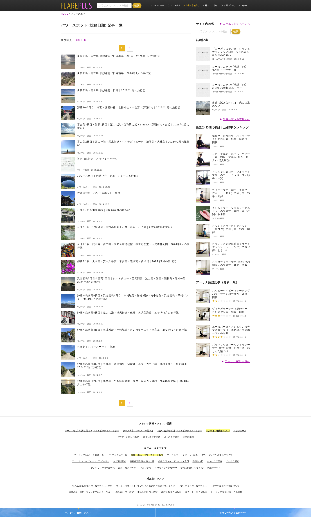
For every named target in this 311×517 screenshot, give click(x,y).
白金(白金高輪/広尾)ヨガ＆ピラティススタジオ (179, 430)
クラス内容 (175, 5)
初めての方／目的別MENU (233, 512)
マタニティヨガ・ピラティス (193, 485)
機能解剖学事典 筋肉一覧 (142, 461)
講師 (216, 5)
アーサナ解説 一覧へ (237, 361)
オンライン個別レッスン (78, 512)
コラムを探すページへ (236, 23)
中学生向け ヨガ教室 (147, 492)
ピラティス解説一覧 (117, 455)
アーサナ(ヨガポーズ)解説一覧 (89, 455)
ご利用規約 (188, 437)
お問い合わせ (230, 5)
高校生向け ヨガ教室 (171, 492)
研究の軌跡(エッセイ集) (192, 467)
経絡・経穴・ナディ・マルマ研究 (134, 467)
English (244, 5)
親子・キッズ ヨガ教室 (196, 492)
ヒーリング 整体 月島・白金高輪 (226, 492)
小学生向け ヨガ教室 (124, 492)
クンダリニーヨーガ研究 (103, 467)
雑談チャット (213, 467)
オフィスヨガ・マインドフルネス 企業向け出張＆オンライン (145, 485)
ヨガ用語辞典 (119, 461)
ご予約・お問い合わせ (128, 437)
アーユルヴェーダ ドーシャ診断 (182, 455)
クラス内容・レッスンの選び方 (138, 430)
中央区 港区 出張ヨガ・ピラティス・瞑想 (92, 485)
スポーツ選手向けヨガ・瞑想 (225, 485)
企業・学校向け (193, 5)
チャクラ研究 (232, 461)
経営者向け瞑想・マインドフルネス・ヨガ (89, 492)
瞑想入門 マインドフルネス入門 (173, 461)
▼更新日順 (79, 40)
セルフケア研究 (214, 461)
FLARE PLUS (167, 505)
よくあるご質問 (171, 437)
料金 (207, 5)
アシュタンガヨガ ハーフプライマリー (90, 461)
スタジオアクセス (151, 437)
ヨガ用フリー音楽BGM (166, 467)
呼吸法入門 (198, 461)
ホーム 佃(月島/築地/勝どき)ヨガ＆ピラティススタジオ (92, 430)
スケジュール (159, 5)
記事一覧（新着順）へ (236, 119)
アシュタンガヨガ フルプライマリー (219, 455)
